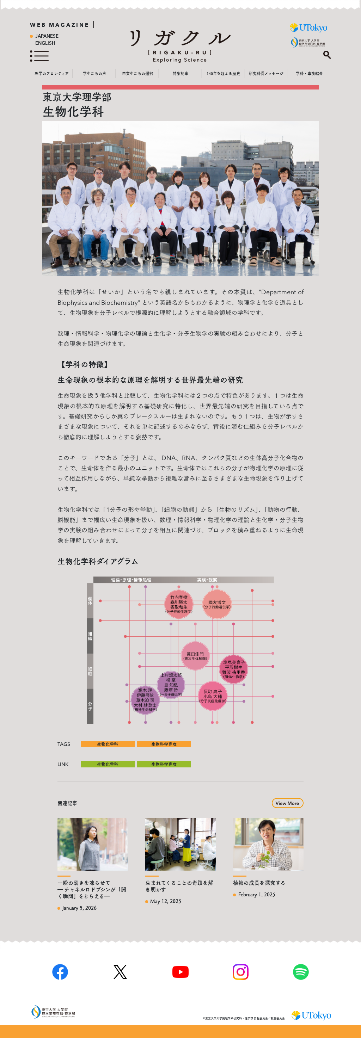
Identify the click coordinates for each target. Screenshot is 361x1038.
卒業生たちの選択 (137, 73)
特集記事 (180, 73)
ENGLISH (45, 43)
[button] (288, 802)
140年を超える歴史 (223, 73)
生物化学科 (107, 744)
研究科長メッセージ (266, 73)
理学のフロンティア (52, 73)
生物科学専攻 (164, 744)
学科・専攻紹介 (309, 73)
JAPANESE (47, 36)
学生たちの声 (94, 73)
